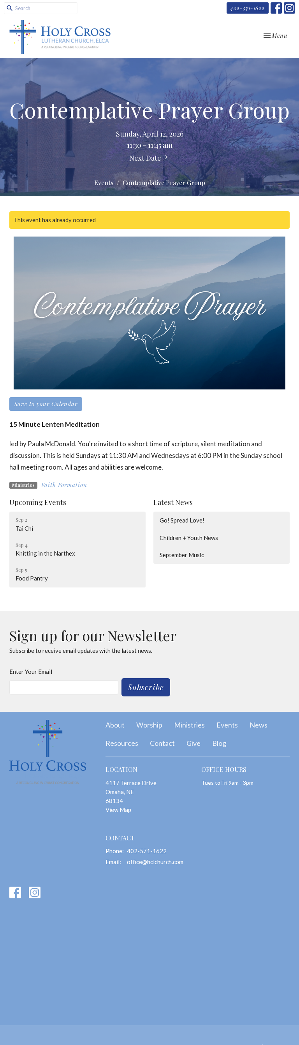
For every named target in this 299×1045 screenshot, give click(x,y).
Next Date (146, 158)
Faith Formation (64, 485)
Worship (149, 725)
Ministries (189, 725)
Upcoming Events (37, 502)
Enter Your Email (30, 671)
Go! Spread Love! (182, 520)
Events (103, 183)
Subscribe (146, 687)
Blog (219, 743)
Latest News (173, 502)
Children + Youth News (189, 537)
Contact (162, 743)
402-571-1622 (247, 8)
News (258, 725)
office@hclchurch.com (155, 861)
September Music (182, 554)
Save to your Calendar (45, 404)
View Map (118, 809)
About (115, 725)
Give (193, 743)
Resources (122, 743)
